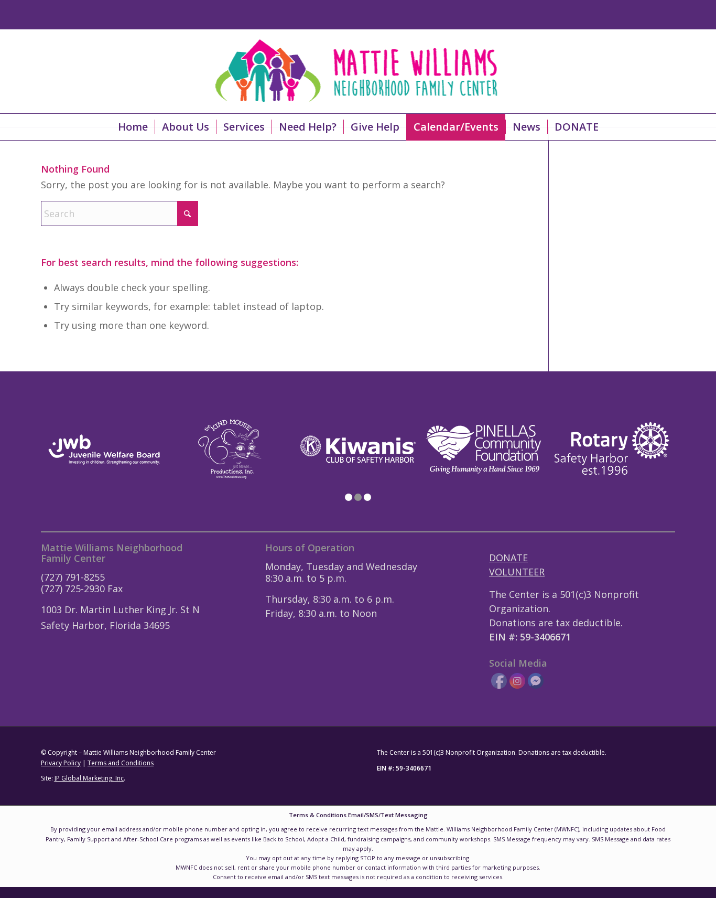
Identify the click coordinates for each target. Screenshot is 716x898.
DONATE (508, 557)
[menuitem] (133, 127)
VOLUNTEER (517, 571)
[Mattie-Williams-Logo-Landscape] (358, 71)
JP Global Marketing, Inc (89, 778)
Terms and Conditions (121, 762)
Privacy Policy (61, 762)
